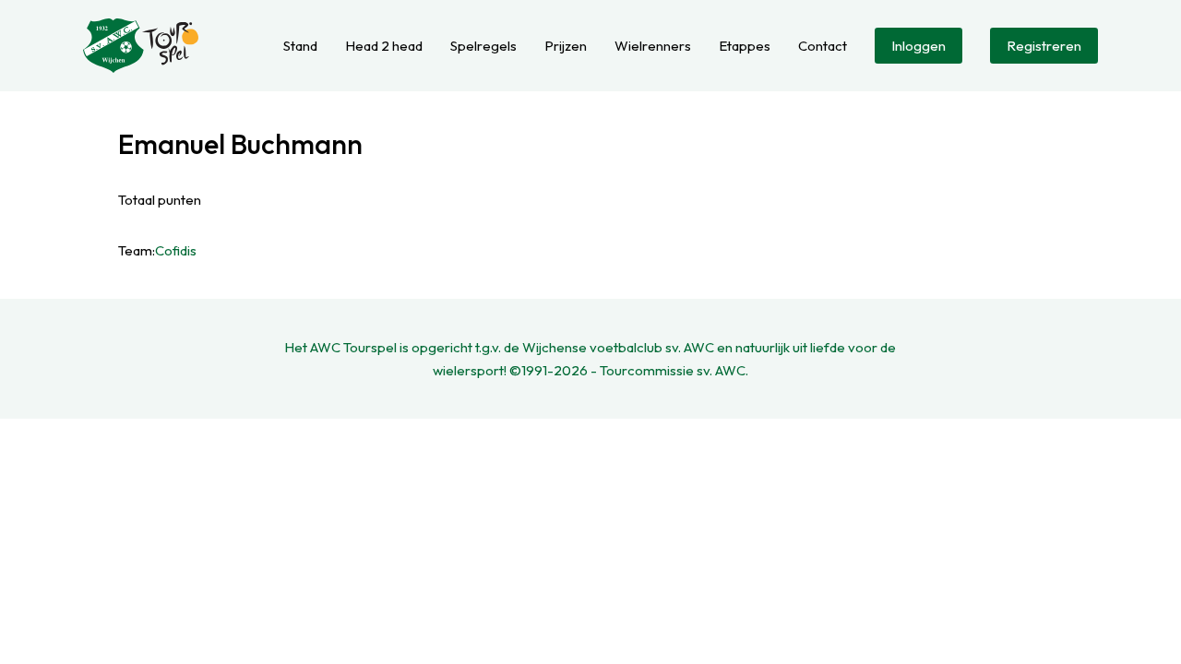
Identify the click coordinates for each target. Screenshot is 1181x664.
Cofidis (176, 250)
